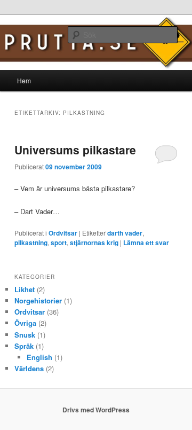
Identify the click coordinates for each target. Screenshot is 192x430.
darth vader (124, 233)
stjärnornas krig (94, 242)
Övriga (25, 323)
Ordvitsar (63, 233)
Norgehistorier (38, 300)
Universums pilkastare (75, 150)
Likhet (24, 289)
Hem (24, 80)
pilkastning (30, 242)
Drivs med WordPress (96, 410)
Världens (29, 368)
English (39, 357)
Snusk (24, 335)
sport (59, 242)
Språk (24, 346)
